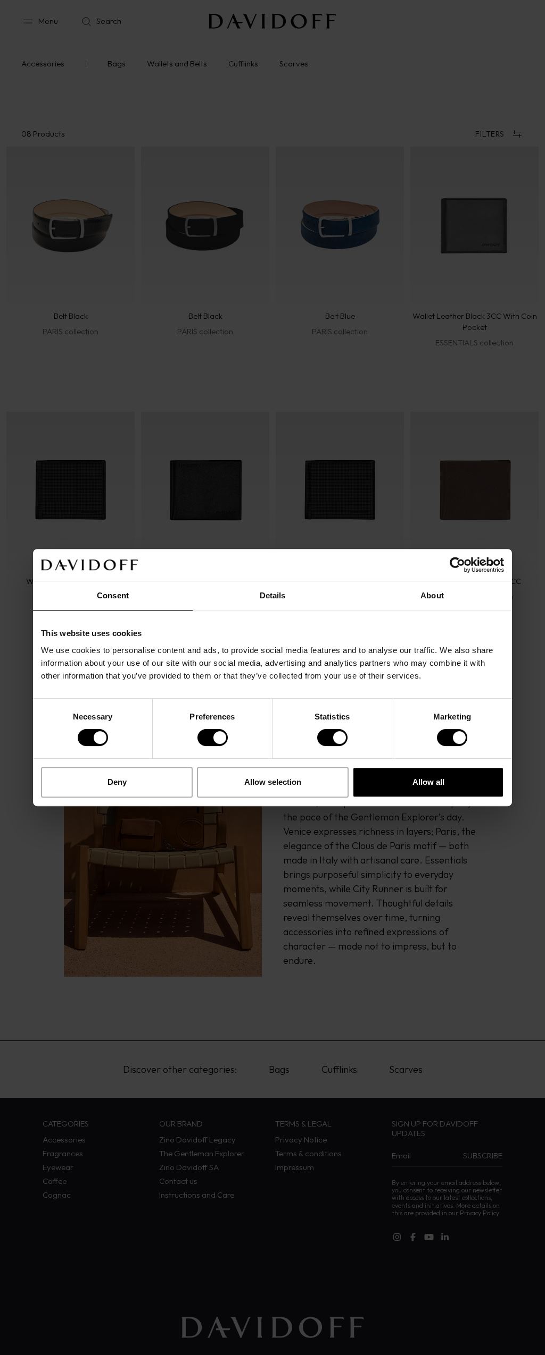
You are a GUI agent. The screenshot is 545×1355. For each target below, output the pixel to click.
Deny (117, 781)
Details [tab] (273, 595)
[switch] (212, 737)
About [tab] (432, 595)
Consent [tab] (113, 595)
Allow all (428, 781)
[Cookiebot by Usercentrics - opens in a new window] (457, 565)
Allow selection (272, 781)
